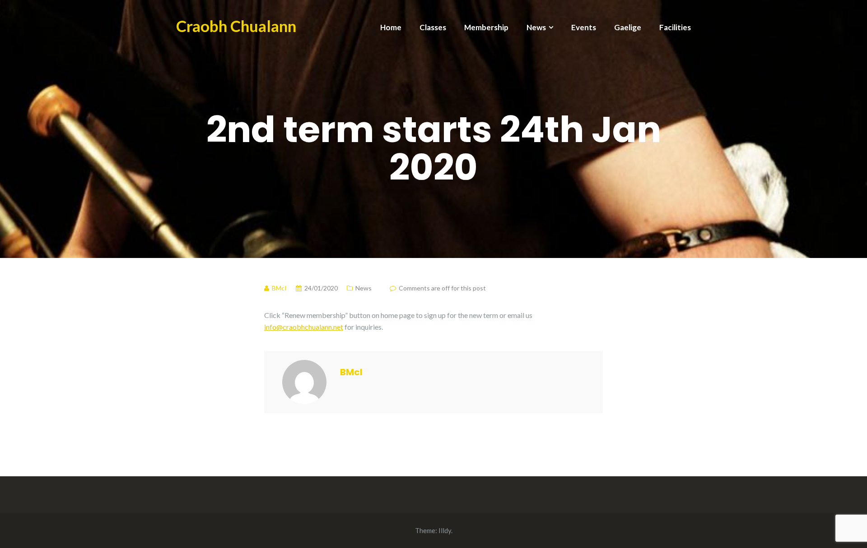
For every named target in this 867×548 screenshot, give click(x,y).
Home (390, 27)
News (536, 27)
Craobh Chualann (236, 25)
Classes (433, 27)
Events (583, 27)
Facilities (675, 27)
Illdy (444, 530)
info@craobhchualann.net (303, 326)
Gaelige (627, 27)
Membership (486, 27)
